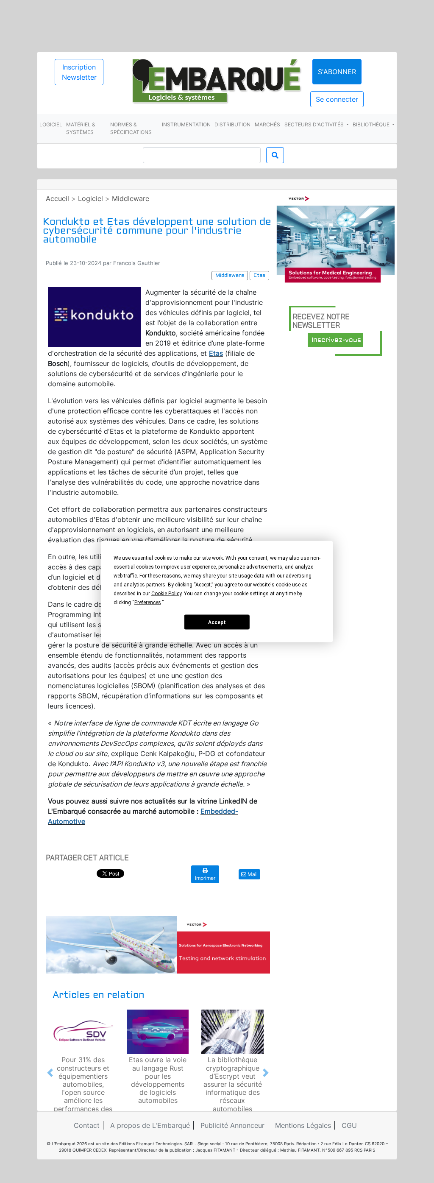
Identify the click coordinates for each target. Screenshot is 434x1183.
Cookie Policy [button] (166, 594)
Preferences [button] (147, 602)
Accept (217, 622)
